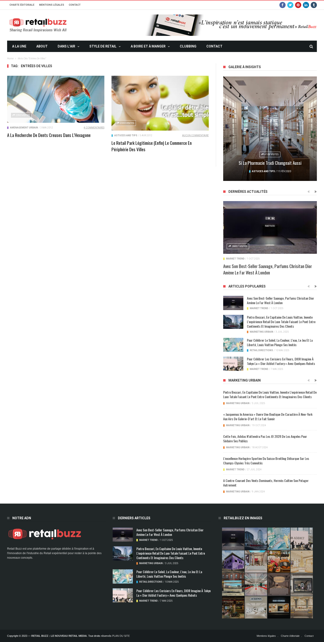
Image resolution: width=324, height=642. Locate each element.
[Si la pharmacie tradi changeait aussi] (270, 128)
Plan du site (121, 635)
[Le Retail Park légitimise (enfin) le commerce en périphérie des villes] (160, 103)
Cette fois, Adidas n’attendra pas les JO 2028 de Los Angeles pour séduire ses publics (265, 438)
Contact (75, 4)
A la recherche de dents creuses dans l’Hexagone (49, 135)
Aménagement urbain (24, 127)
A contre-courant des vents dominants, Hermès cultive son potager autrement (266, 482)
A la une (19, 46)
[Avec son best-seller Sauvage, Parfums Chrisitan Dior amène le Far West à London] (270, 227)
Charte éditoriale (21, 4)
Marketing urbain (261, 331)
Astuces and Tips (125, 135)
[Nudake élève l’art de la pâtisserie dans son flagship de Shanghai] (279, 607)
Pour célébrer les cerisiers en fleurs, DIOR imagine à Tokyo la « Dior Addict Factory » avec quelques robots (281, 361)
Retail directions (261, 350)
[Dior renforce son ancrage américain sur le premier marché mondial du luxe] (302, 561)
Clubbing (188, 46)
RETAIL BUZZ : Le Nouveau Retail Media (59, 635)
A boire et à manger (148, 46)
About (42, 46)
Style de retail (102, 46)
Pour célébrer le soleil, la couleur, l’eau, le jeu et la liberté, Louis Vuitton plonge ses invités (280, 342)
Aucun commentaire (195, 135)
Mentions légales (51, 4)
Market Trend (235, 258)
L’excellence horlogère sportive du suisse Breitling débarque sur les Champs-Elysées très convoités (266, 460)
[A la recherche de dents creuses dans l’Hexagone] (55, 99)
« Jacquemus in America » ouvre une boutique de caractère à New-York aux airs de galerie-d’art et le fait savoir (267, 416)
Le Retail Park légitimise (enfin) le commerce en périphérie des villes (151, 145)
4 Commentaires (94, 127)
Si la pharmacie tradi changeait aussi (270, 162)
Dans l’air (66, 46)
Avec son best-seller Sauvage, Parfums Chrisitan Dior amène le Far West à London (267, 269)
